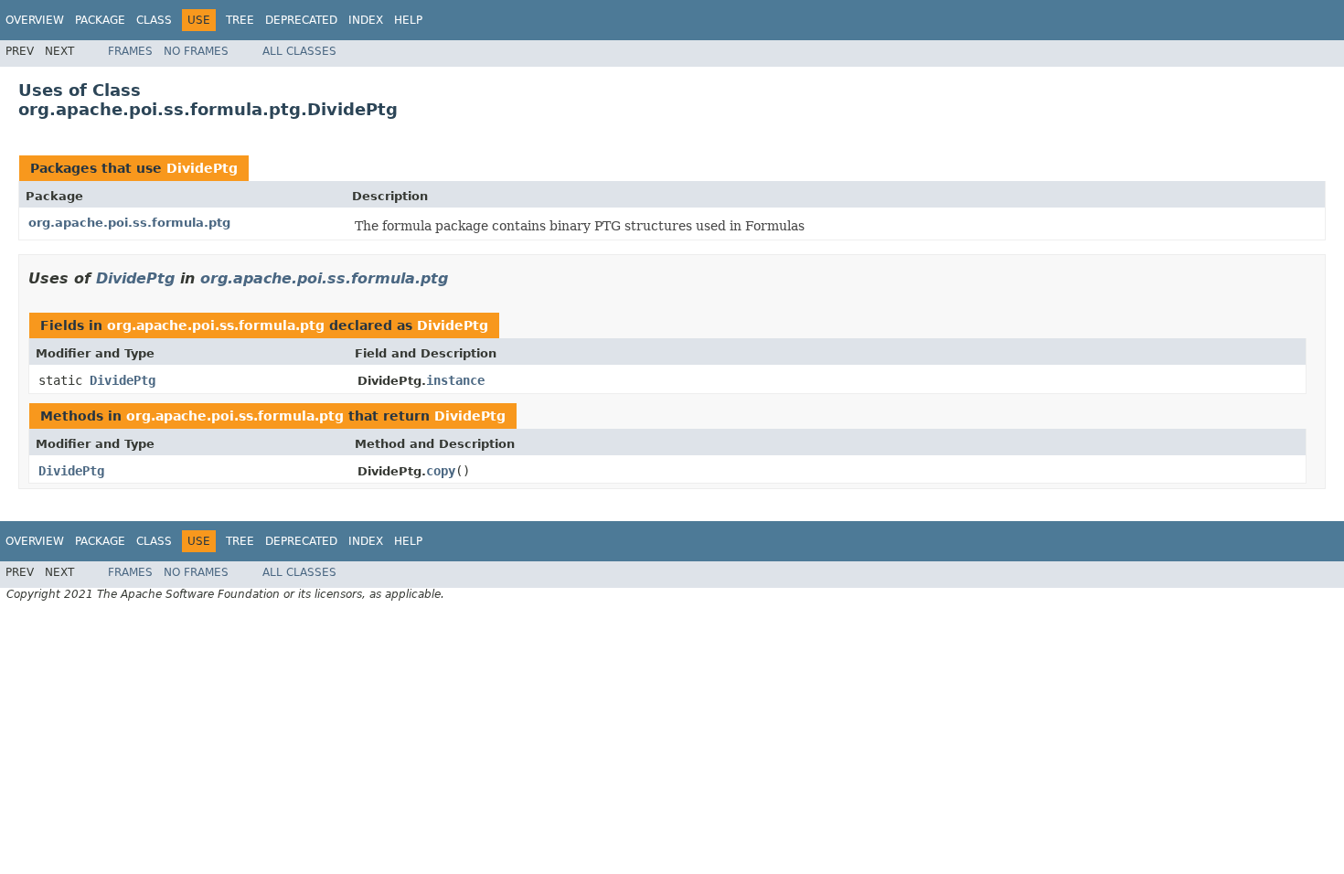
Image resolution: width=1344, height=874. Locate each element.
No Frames (196, 51)
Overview (34, 20)
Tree (240, 20)
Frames (130, 51)
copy (440, 471)
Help (408, 20)
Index (365, 20)
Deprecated (301, 20)
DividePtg (202, 168)
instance (455, 380)
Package (100, 20)
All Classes (299, 51)
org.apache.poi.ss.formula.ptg (129, 222)
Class (154, 20)
